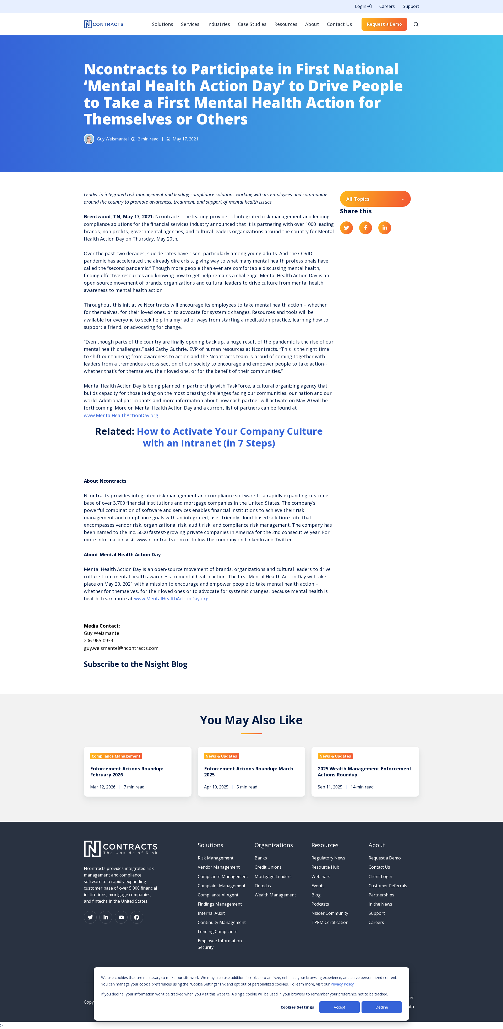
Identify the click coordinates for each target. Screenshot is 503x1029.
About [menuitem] (312, 24)
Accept (339, 1007)
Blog (316, 895)
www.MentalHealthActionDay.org (121, 415)
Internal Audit (211, 913)
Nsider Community (329, 913)
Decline (381, 1007)
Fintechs (263, 886)
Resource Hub (325, 867)
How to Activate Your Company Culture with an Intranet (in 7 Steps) (230, 437)
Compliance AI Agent (218, 895)
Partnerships (381, 895)
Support (411, 6)
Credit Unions (268, 867)
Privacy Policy (342, 984)
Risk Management (215, 858)
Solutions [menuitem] (162, 24)
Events (318, 886)
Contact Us (379, 867)
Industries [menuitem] (218, 24)
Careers (387, 6)
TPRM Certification (329, 922)
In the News (380, 904)
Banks (261, 858)
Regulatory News (328, 858)
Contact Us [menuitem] (339, 24)
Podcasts (320, 904)
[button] (416, 24)
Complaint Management (221, 886)
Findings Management (220, 904)
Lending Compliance (218, 931)
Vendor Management (219, 867)
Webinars (320, 876)
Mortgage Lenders (273, 876)
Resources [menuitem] (285, 24)
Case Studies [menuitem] (252, 24)
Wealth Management (275, 895)
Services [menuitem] (190, 24)
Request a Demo (384, 24)
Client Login (380, 876)
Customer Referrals (388, 886)
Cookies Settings (297, 1007)
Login (361, 6)
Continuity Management (222, 922)
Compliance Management (223, 876)
